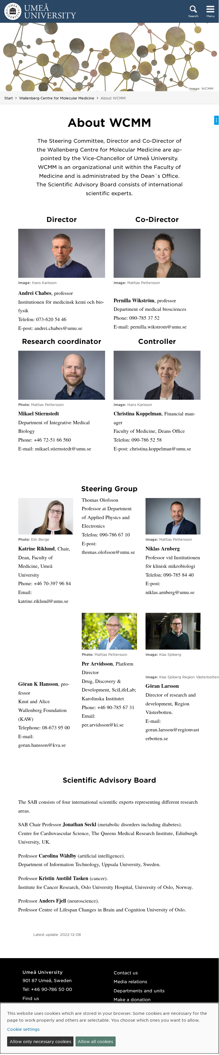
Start (8, 98)
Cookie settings (23, 1029)
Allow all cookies (95, 1041)
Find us (30, 998)
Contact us (126, 972)
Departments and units (139, 990)
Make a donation (132, 999)
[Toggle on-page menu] (216, 120)
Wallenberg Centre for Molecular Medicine (56, 98)
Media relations (130, 981)
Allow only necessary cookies (40, 1041)
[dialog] (109, 1028)
